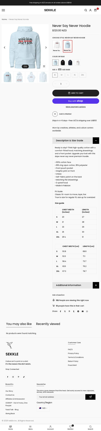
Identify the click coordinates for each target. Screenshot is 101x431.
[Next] (44, 47)
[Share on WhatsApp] (87, 311)
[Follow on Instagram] (13, 377)
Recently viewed (48, 324)
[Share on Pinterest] (69, 311)
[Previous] (6, 47)
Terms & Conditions (76, 357)
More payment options (76, 107)
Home (4, 19)
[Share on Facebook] (60, 311)
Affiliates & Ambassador (15, 399)
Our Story (9, 391)
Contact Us (10, 395)
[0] (95, 10)
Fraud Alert (72, 365)
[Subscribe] (90, 397)
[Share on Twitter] (65, 311)
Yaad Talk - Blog (12, 409)
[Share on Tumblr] (74, 311)
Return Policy (73, 361)
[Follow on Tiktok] (24, 377)
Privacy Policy (73, 353)
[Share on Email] (83, 311)
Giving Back (10, 413)
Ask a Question (58, 295)
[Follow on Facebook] (8, 377)
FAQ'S (70, 349)
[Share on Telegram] (78, 311)
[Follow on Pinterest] (18, 377)
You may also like (19, 324)
